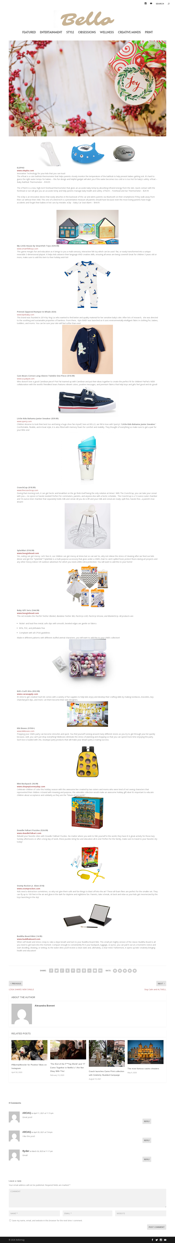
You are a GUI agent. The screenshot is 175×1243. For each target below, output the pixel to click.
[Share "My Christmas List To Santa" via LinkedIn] (78, 970)
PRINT (149, 32)
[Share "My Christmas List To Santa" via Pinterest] (73, 970)
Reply (147, 1121)
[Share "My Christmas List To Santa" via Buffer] (84, 970)
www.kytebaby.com (25, 314)
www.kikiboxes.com (25, 731)
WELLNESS (107, 32)
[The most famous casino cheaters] (146, 1052)
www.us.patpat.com (25, 378)
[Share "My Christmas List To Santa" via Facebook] (51, 970)
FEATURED (29, 32)
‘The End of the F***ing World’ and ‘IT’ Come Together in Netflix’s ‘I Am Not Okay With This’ (67, 1067)
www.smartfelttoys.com (27, 248)
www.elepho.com (25, 170)
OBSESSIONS (87, 32)
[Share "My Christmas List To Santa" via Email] (95, 970)
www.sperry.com (24, 421)
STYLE (70, 32)
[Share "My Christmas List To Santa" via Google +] (62, 970)
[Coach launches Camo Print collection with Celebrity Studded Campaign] (107, 1053)
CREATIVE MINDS (129, 32)
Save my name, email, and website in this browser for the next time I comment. (47, 1220)
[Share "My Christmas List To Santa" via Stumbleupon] (89, 970)
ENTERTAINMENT (51, 32)
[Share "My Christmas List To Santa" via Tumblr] (67, 970)
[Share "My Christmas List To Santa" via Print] (100, 970)
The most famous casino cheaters (143, 1068)
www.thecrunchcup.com (27, 490)
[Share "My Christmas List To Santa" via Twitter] (56, 970)
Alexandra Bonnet (45, 1006)
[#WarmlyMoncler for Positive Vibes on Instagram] (29, 1050)
